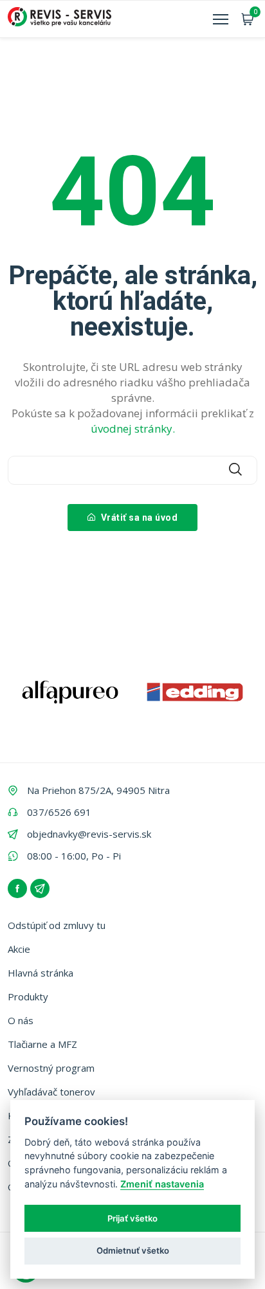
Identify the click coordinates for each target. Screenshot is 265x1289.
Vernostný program (51, 1067)
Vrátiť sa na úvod (138, 517)
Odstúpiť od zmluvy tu (56, 925)
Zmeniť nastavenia (162, 1183)
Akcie (19, 948)
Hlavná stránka (40, 972)
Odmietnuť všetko (132, 1250)
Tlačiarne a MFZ (42, 1044)
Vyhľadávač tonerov (51, 1091)
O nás (20, 1020)
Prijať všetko (132, 1218)
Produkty (28, 996)
